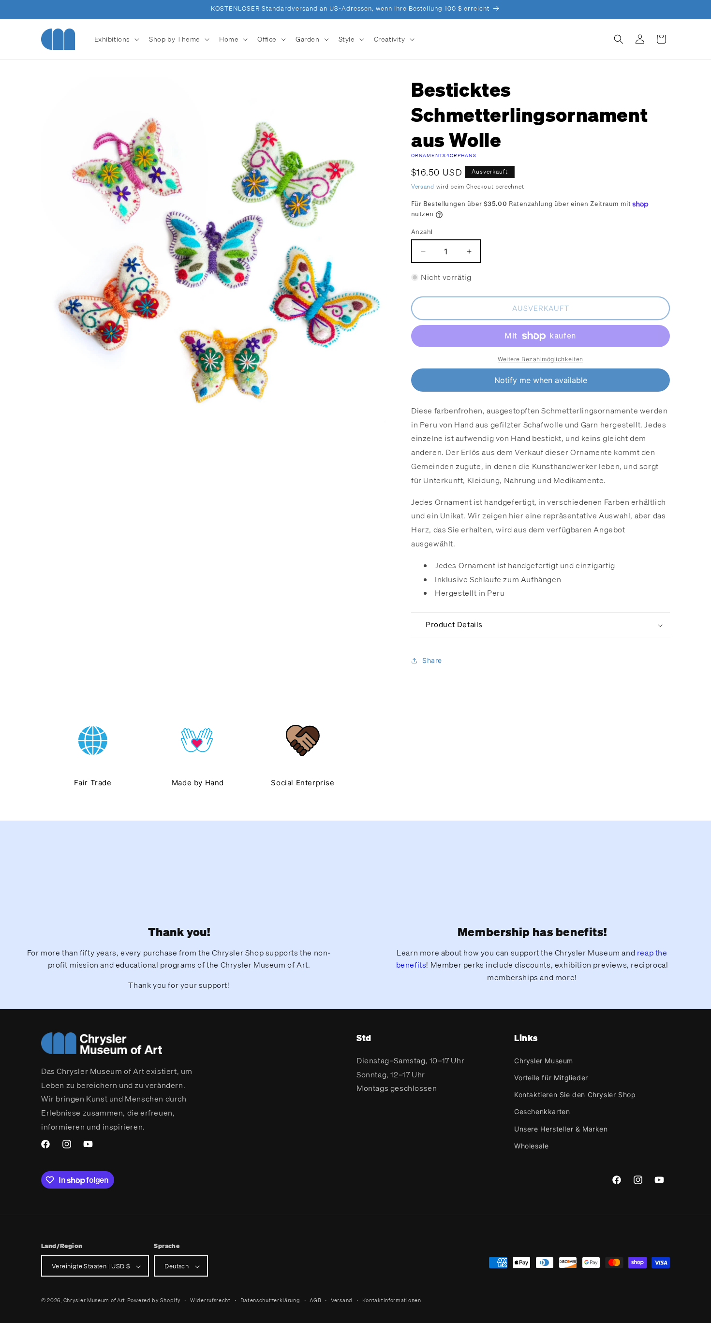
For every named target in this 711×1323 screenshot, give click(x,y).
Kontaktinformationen (391, 1300)
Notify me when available (540, 380)
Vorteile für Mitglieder (551, 1077)
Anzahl (421, 231)
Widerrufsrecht (210, 1300)
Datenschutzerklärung (270, 1300)
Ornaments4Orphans (443, 155)
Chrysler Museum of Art (94, 1300)
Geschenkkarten (542, 1111)
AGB (315, 1300)
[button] (116, 39)
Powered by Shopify (154, 1300)
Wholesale (531, 1145)
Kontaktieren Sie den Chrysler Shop (575, 1094)
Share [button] (432, 660)
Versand (422, 186)
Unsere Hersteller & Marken (561, 1128)
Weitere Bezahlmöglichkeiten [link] (540, 359)
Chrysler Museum (543, 1060)
